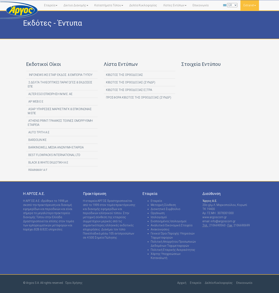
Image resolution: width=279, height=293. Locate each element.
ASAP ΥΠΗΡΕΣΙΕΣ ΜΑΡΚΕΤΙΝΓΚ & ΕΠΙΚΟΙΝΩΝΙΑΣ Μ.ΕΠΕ (60, 111)
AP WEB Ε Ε (35, 101)
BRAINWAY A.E (37, 170)
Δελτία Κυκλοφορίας (143, 5)
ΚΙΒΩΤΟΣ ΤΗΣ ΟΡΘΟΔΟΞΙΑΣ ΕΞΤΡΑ (128, 90)
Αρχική (181, 282)
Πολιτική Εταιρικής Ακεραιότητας (173, 249)
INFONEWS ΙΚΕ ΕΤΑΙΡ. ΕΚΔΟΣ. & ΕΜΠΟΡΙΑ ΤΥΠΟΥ (60, 74)
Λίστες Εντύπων (173, 5)
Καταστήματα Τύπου (107, 5)
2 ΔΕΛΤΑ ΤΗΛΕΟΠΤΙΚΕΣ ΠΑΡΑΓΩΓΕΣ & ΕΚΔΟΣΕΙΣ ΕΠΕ (60, 84)
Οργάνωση (158, 213)
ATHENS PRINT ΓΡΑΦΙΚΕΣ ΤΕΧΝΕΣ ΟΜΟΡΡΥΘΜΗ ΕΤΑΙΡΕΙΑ (60, 122)
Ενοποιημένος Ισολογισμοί (168, 221)
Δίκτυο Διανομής (75, 5)
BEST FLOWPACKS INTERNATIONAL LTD (54, 155)
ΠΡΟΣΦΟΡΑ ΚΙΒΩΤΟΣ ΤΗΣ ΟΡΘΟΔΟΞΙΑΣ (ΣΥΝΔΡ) (138, 97)
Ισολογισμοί (159, 217)
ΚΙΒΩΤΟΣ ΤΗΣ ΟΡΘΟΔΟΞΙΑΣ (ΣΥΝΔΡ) (130, 82)
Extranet (248, 5)
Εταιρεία (49, 5)
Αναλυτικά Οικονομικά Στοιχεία (171, 225)
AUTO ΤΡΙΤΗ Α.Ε (38, 132)
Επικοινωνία (201, 5)
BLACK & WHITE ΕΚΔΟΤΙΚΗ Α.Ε (48, 162)
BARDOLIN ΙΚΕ (37, 140)
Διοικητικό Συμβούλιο (165, 209)
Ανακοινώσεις (160, 229)
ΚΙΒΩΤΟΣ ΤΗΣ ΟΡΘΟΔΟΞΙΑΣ (124, 74)
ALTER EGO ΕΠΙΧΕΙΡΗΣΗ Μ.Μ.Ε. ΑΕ (50, 94)
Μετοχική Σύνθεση (163, 205)
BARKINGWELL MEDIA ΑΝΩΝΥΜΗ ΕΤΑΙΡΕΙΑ (56, 147)
